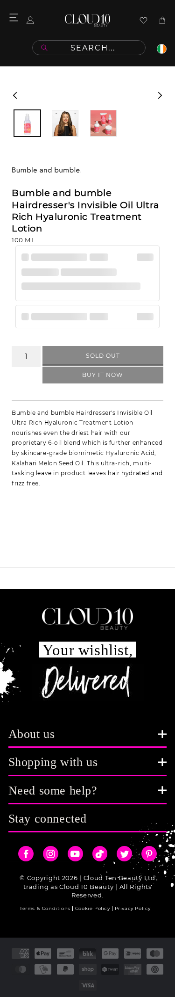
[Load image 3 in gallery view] (103, 123)
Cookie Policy (92, 908)
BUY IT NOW (102, 374)
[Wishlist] (143, 20)
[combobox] (89, 47)
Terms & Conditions (45, 908)
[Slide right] (160, 95)
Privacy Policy (133, 908)
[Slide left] (15, 95)
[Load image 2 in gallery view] (65, 123)
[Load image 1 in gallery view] (27, 123)
